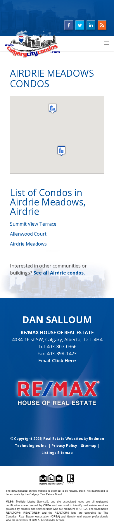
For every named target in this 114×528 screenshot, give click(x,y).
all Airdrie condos (63, 273)
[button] (61, 151)
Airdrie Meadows (28, 244)
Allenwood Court (28, 234)
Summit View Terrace (33, 224)
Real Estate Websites (63, 438)
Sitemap (88, 445)
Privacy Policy (64, 445)
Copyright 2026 (28, 438)
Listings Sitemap (57, 452)
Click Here (64, 360)
